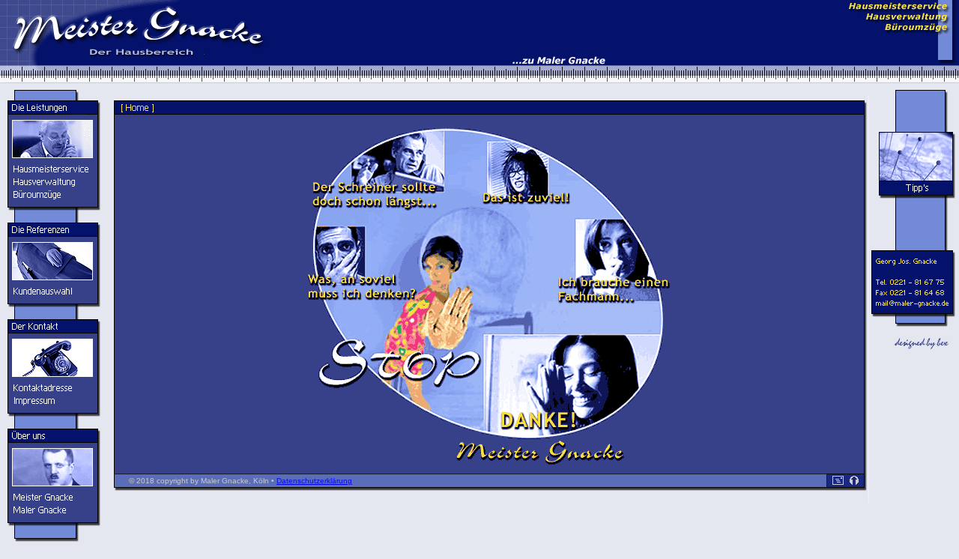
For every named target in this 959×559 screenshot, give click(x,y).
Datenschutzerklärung (314, 481)
